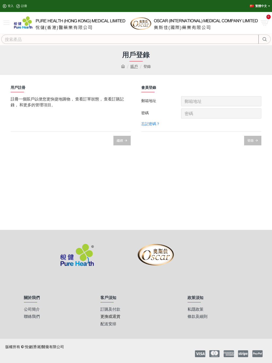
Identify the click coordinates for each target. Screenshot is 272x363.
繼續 (120, 140)
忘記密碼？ (150, 124)
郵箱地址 (148, 101)
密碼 (145, 113)
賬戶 (134, 66)
